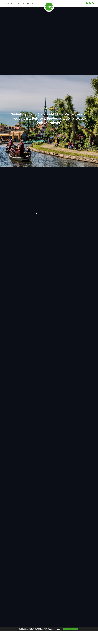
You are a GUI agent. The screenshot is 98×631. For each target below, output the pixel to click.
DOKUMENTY (28, 3)
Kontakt (34, 3)
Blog (22, 3)
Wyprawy (10, 3)
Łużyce (52, 108)
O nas (5, 3)
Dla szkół (17, 3)
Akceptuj (67, 628)
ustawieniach (57, 629)
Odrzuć (74, 628)
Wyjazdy (46, 108)
